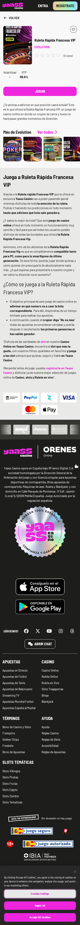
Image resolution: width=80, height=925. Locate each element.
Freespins (8, 733)
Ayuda (47, 718)
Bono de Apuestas (13, 752)
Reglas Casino (50, 733)
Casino (48, 661)
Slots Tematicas (12, 802)
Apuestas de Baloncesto (17, 689)
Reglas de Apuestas (54, 752)
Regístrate (65, 5)
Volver (13, 18)
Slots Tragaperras (52, 689)
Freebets (8, 745)
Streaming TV (10, 695)
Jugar (40, 91)
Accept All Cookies (40, 917)
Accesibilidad (50, 745)
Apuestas (11, 661)
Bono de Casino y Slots (16, 727)
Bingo (45, 695)
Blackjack (47, 701)
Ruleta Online (50, 676)
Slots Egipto (10, 790)
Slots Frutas (10, 783)
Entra (43, 5)
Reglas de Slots (51, 739)
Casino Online (50, 670)
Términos (11, 718)
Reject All (40, 905)
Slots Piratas (10, 777)
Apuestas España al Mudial (18, 708)
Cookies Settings (40, 893)
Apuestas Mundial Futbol (17, 701)
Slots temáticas (18, 762)
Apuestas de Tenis (13, 683)
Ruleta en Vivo (50, 683)
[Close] (75, 871)
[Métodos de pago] (40, 404)
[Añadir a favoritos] (73, 29)
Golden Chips (10, 739)
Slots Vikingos (11, 771)
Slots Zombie (10, 796)
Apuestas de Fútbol (14, 676)
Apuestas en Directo (15, 670)
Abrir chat (42, 644)
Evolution (41, 47)
